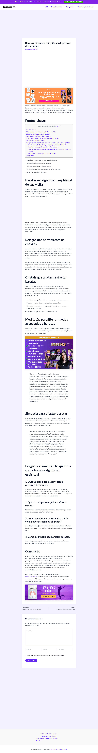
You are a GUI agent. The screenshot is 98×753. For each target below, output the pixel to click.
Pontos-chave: (31, 130)
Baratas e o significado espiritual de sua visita (41, 132)
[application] (62, 7)
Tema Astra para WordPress (58, 749)
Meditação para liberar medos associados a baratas (42, 138)
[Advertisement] (49, 27)
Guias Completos (56, 7)
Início (46, 7)
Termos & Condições (49, 736)
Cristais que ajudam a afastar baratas (38, 136)
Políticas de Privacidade (49, 734)
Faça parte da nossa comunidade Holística (46, 740)
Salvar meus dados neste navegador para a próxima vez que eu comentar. (46, 655)
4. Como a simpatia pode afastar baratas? (42, 153)
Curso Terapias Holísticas (86, 7)
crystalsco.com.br (31, 576)
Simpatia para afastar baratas (35, 140)
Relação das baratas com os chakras (38, 134)
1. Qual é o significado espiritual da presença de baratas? (47, 145)
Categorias (69, 7)
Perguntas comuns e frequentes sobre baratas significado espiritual (48, 143)
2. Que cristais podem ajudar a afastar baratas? (43, 147)
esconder (57, 126)
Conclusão (30, 155)
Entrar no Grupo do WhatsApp (73, 1)
